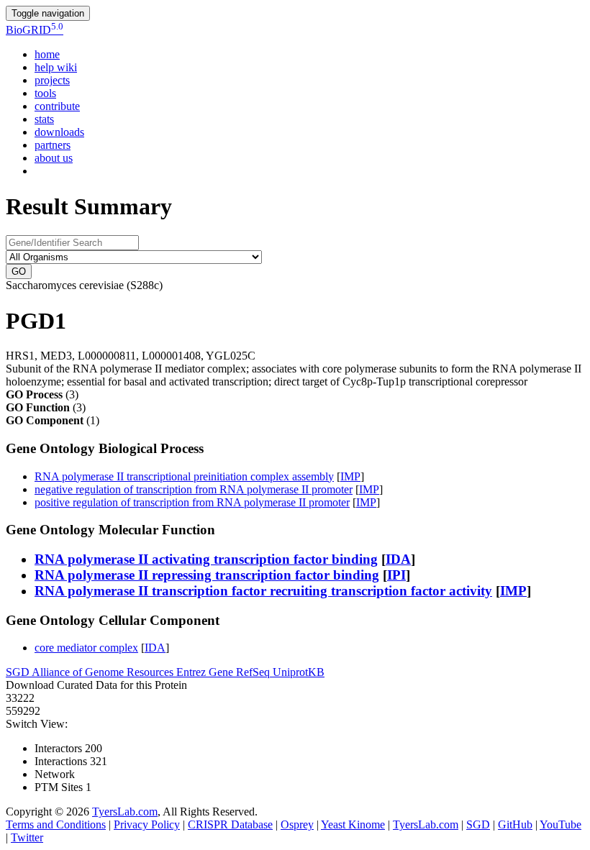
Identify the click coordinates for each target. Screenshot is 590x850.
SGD (19, 672)
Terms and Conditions (56, 824)
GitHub (515, 824)
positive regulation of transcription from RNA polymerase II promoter (192, 502)
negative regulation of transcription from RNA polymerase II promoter (194, 489)
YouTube (560, 824)
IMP (350, 476)
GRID (34, 30)
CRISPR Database (230, 824)
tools (45, 93)
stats (44, 119)
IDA (398, 559)
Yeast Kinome (353, 824)
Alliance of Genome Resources (104, 672)
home (47, 54)
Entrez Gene (206, 672)
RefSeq (254, 672)
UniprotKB (298, 672)
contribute (57, 106)
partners (53, 145)
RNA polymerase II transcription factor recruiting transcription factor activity (263, 590)
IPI (396, 574)
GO (19, 271)
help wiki (56, 67)
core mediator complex (86, 647)
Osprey (297, 824)
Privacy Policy (147, 824)
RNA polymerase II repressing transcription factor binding (207, 574)
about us (54, 158)
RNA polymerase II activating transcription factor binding (206, 559)
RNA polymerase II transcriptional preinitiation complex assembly (184, 476)
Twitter (27, 837)
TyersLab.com (125, 811)
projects (52, 80)
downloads (59, 132)
